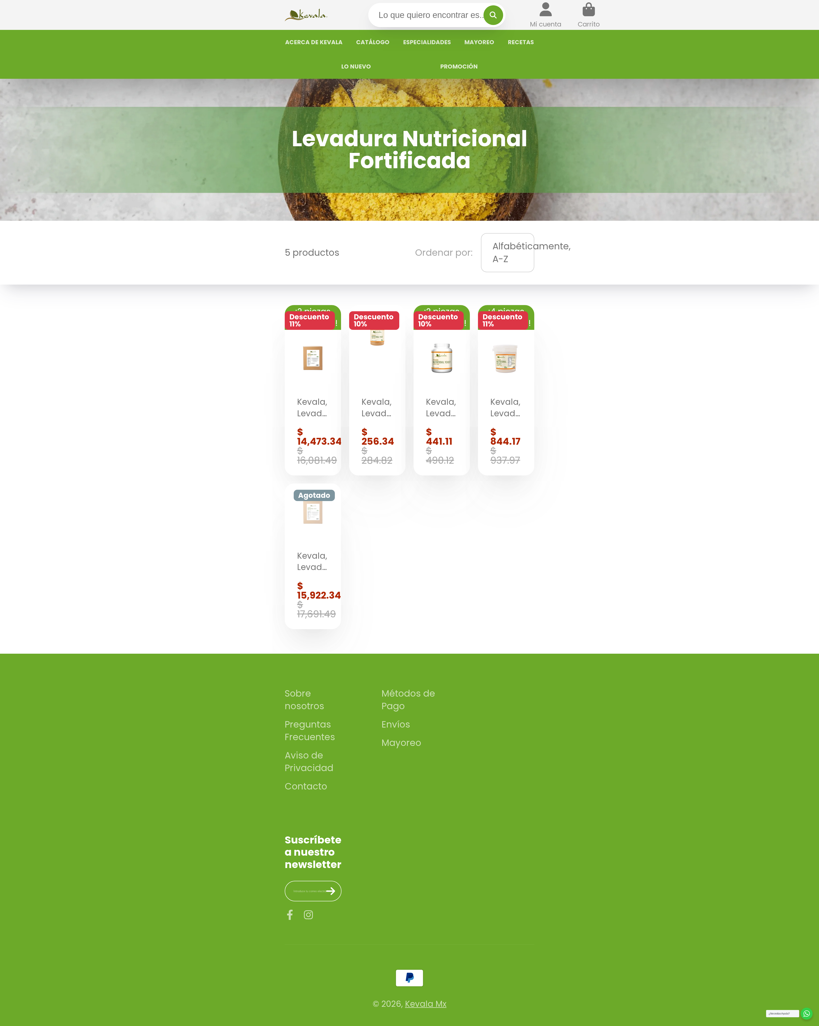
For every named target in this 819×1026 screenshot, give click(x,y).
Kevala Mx (425, 1004)
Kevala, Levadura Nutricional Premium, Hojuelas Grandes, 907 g (506, 390)
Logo (306, 15)
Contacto (306, 786)
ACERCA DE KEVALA (314, 42)
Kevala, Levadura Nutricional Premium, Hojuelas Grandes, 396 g (442, 390)
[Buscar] (493, 15)
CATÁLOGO (372, 42)
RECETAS (521, 42)
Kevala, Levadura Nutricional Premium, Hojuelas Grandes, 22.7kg (313, 390)
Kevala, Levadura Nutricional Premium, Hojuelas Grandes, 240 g (377, 390)
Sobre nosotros (304, 699)
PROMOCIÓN (459, 66)
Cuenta (545, 15)
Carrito (589, 15)
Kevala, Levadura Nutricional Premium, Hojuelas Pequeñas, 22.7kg (313, 556)
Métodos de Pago (408, 699)
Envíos (396, 724)
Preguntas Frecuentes (310, 730)
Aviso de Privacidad (309, 761)
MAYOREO (479, 42)
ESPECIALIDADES (427, 42)
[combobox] (436, 15)
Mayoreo (401, 743)
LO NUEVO (356, 66)
